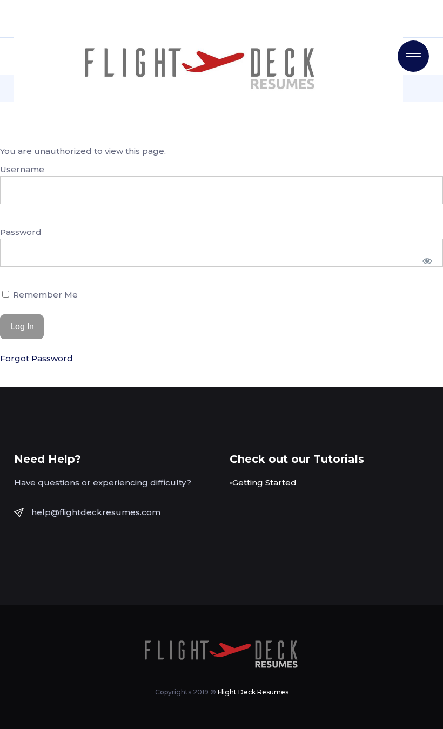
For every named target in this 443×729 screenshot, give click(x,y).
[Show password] (427, 261)
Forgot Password (36, 358)
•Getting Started (263, 482)
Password (21, 232)
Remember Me (44, 294)
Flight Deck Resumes (253, 692)
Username (22, 169)
